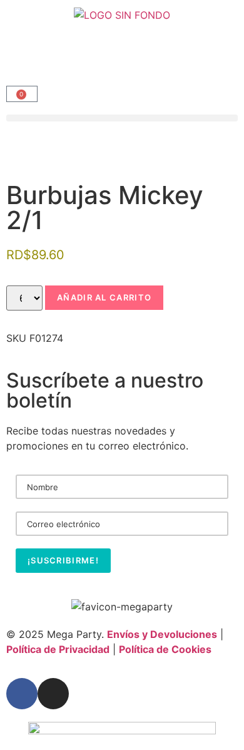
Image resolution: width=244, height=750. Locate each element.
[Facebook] (22, 693)
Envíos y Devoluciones (162, 634)
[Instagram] (53, 693)
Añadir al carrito (104, 297)
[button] (122, 118)
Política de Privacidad (57, 649)
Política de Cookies (165, 649)
